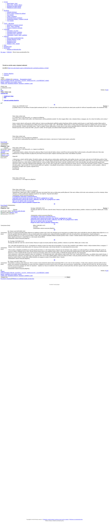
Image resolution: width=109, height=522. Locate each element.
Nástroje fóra (4, 93)
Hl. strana (3, 52)
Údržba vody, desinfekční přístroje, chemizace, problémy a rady (17, 83)
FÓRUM (9, 52)
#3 (54, 224)
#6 (54, 260)
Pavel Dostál (4, 142)
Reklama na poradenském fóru (76, 519)
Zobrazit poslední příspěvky (11, 100)
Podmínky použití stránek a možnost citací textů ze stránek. (56, 519)
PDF (5, 97)
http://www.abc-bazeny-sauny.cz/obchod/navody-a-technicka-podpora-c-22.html (28, 68)
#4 (54, 229)
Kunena (9, 278)
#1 (54, 104)
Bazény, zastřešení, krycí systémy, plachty (11, 82)
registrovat (15, 79)
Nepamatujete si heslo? (25, 79)
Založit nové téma (8, 96)
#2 (54, 204)
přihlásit (8, 79)
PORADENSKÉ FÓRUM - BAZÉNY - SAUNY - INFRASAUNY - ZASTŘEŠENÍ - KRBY (25, 80)
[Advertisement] (31, 59)
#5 (54, 239)
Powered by (4, 278)
